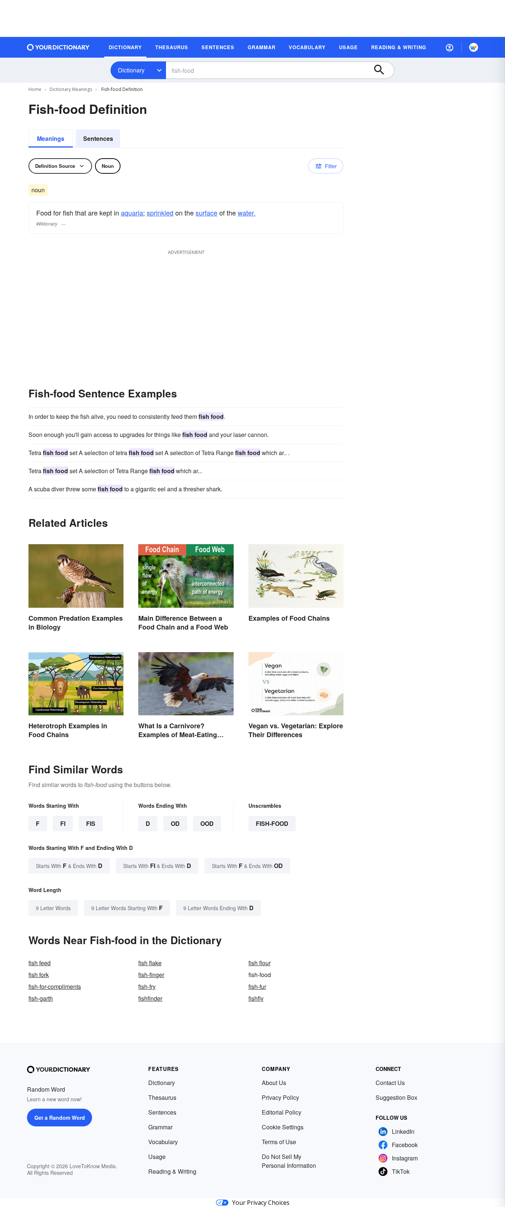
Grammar (160, 1127)
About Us (274, 1082)
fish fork (38, 974)
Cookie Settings (283, 1127)
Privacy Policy (280, 1097)
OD (175, 823)
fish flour (259, 963)
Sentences (98, 138)
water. (246, 212)
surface (206, 212)
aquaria (132, 212)
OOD (207, 823)
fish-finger (151, 974)
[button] (449, 47)
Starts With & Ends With (69, 865)
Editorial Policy (281, 1112)
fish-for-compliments (54, 986)
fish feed (39, 963)
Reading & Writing (172, 1171)
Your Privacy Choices (260, 1202)
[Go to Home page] (58, 47)
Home (34, 89)
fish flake (150, 963)
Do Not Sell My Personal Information (289, 1161)
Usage (157, 1156)
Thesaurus (162, 1097)
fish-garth (40, 998)
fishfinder (150, 998)
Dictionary (131, 70)
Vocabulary (163, 1142)
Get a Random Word (59, 1117)
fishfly (256, 998)
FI (62, 823)
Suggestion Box (396, 1097)
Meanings (50, 138)
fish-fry (147, 986)
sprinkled (160, 212)
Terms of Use (279, 1142)
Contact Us (390, 1082)
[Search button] (383, 70)
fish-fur (257, 986)
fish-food (272, 823)
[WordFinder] (473, 47)
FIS (90, 823)
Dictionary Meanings (71, 89)
